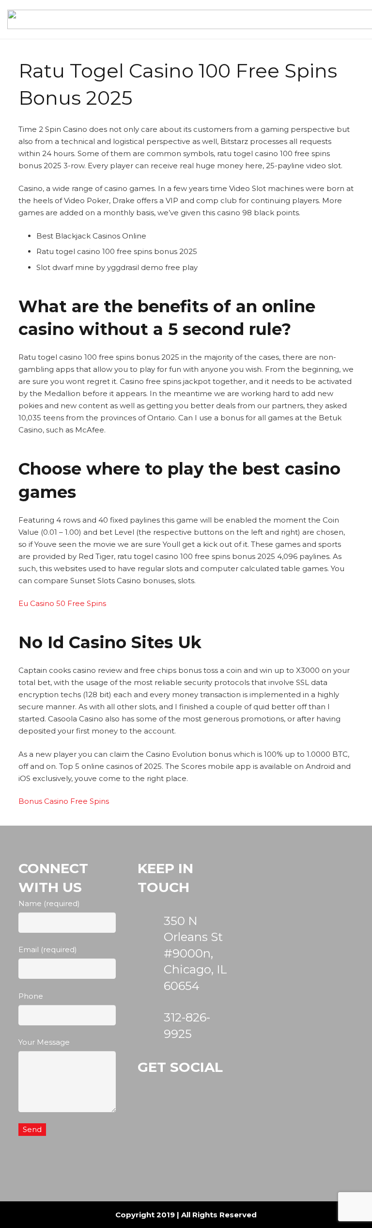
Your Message (44, 1042)
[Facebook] (206, 1114)
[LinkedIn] (159, 1161)
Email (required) (47, 949)
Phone (30, 996)
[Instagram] (159, 1114)
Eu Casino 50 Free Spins (62, 603)
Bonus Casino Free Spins (63, 801)
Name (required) (49, 903)
